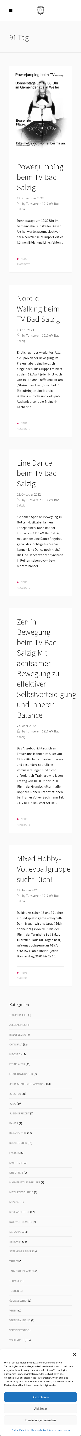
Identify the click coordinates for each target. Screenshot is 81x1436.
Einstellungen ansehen (40, 1420)
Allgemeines (17, 1025)
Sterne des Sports (22, 1251)
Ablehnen (40, 1408)
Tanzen (14, 1261)
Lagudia (14, 1153)
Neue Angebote (19, 1212)
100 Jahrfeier (18, 1015)
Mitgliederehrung (21, 1192)
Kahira (13, 1123)
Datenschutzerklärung (43, 1430)
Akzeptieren (40, 1397)
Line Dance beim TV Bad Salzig (37, 473)
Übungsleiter (18, 1300)
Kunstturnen (18, 1143)
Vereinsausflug (20, 1320)
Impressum (64, 1430)
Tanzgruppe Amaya (22, 1271)
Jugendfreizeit (19, 1113)
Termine (14, 1281)
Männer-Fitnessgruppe (24, 1182)
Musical (14, 1202)
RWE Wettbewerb (20, 1222)
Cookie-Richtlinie (20, 1430)
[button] (75, 1354)
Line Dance (16, 1172)
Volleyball (16, 1340)
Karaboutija (18, 1133)
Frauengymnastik (21, 1074)
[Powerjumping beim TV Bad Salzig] (40, 109)
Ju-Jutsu (15, 1094)
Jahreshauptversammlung (27, 1084)
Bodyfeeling (17, 1034)
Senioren (15, 1241)
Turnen (14, 1291)
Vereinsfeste (18, 1330)
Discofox (15, 1054)
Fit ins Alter (17, 1064)
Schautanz (16, 1231)
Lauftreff (16, 1163)
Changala (15, 1044)
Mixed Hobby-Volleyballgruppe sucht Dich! (43, 869)
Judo (12, 1103)
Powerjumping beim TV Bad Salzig (40, 177)
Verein (13, 1310)
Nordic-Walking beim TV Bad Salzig (38, 308)
